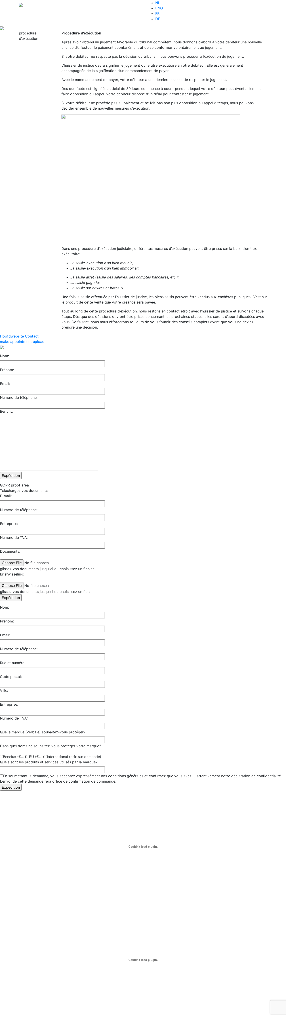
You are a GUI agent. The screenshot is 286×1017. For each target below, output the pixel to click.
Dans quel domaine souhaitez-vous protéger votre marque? (50, 746)
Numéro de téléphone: (19, 397)
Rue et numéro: (12, 662)
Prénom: (7, 369)
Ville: (4, 690)
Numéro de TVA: (14, 537)
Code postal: (11, 676)
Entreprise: (9, 523)
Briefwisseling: (12, 574)
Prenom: (7, 621)
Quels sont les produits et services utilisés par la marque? (48, 762)
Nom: (4, 356)
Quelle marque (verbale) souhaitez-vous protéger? (42, 732)
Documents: (10, 551)
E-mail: (6, 496)
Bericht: (6, 411)
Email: (5, 383)
